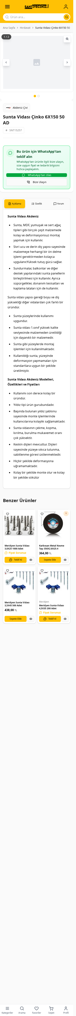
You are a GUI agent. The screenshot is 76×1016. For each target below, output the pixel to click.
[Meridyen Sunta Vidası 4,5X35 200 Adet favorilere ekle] (42, 571)
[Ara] (67, 17)
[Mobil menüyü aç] (7, 6)
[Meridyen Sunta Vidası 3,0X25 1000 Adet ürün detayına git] (19, 526)
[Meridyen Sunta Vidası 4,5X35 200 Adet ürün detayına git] (54, 582)
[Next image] (67, 62)
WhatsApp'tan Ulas (39, 175)
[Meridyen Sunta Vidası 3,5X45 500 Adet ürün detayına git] (19, 582)
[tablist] (36, 203)
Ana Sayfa (9, 27)
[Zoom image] (67, 39)
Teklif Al (18, 559)
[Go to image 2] (38, 96)
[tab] (14, 203)
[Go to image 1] (35, 96)
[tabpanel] (36, 348)
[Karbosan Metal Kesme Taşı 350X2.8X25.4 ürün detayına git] (54, 526)
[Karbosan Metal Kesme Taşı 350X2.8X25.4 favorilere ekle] (42, 514)
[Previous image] (6, 62)
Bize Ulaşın (39, 182)
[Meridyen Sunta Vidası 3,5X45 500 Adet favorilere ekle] (8, 571)
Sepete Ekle (50, 559)
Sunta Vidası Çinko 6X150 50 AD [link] (54, 27)
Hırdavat (25, 27)
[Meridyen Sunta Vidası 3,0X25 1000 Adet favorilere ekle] (8, 514)
